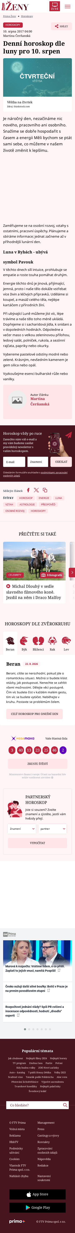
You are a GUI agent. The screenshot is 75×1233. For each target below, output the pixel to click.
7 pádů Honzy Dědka (39, 1072)
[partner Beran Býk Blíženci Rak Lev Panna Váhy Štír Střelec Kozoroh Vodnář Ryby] (52, 829)
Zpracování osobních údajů (47, 1150)
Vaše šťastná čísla (56, 738)
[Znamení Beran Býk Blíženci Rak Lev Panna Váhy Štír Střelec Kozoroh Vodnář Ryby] (38, 462)
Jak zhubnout (15, 1058)
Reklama (15, 1135)
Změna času (35, 1063)
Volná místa (17, 1129)
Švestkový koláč (37, 1091)
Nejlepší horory (58, 1058)
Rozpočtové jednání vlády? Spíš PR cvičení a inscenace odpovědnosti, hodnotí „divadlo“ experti (34, 1011)
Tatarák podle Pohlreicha (40, 1077)
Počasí (58, 1063)
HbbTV (13, 1142)
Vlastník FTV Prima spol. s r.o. (19, 1167)
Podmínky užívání (16, 1150)
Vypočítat (37, 843)
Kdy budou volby (25, 1067)
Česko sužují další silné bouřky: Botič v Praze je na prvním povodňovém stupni (36, 988)
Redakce (43, 1165)
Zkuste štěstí (38, 764)
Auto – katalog (17, 1072)
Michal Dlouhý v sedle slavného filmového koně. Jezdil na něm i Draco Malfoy (33, 592)
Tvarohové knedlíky (26, 1086)
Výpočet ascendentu (52, 1081)
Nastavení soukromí (44, 1178)
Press (41, 1129)
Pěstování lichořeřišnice (24, 1081)
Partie (49, 1063)
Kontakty (44, 1142)
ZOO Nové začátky (48, 1067)
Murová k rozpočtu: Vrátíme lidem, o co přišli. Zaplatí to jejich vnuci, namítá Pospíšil (35, 968)
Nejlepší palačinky (50, 1086)
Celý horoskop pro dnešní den (34, 714)
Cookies (14, 1159)
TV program (19, 1063)
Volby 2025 (60, 1072)
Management (46, 1122)
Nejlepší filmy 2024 (36, 1058)
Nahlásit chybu (18, 1176)
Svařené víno (15, 1077)
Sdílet (59, 27)
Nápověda (44, 1159)
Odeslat (61, 462)
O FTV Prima (17, 1122)
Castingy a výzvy (48, 1135)
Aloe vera (62, 1077)
